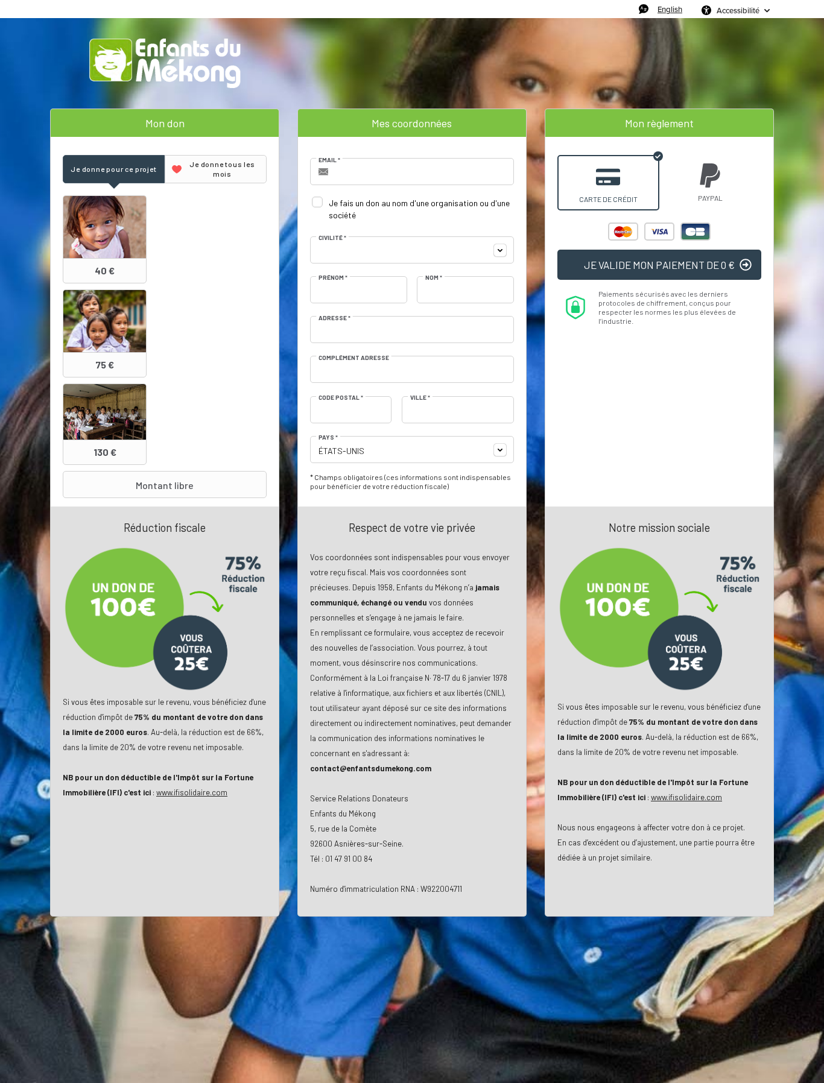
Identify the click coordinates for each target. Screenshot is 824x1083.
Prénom (333, 277)
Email (329, 159)
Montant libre (165, 485)
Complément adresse (354, 357)
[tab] (114, 169)
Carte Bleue (695, 232)
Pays (328, 437)
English (670, 9)
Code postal (341, 397)
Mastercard (623, 232)
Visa (659, 232)
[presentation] (113, 169)
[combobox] (412, 250)
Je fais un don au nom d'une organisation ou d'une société (419, 209)
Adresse (334, 317)
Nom (433, 277)
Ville (420, 397)
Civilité (332, 237)
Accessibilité (738, 10)
